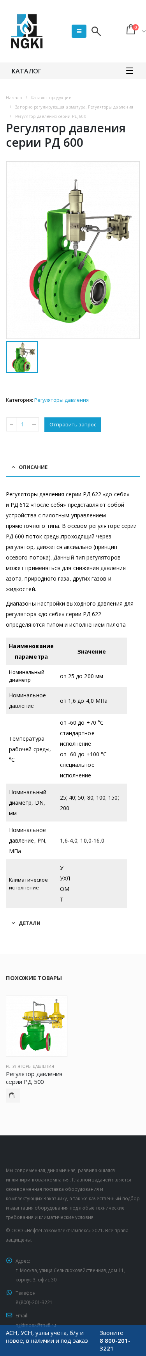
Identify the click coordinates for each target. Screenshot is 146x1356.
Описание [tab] (33, 466)
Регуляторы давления (61, 399)
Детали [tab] (29, 923)
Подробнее (13, 1096)
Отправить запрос (72, 424)
